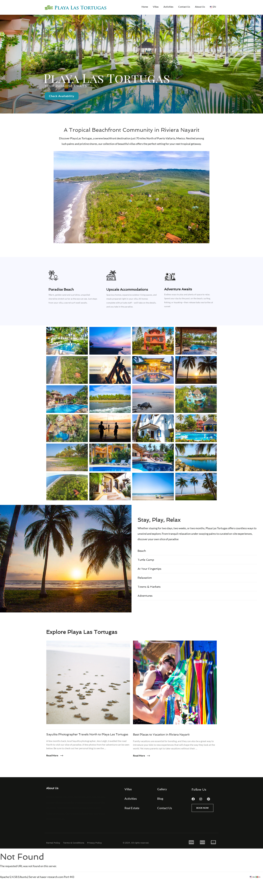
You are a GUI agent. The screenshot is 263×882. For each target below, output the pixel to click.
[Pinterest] (208, 799)
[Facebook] (193, 799)
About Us (200, 6)
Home (145, 6)
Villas (156, 6)
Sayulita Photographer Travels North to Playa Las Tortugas (87, 734)
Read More (52, 755)
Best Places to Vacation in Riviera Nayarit (161, 734)
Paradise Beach (61, 289)
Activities (168, 6)
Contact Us (184, 6)
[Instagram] (200, 799)
